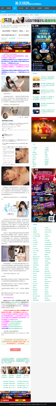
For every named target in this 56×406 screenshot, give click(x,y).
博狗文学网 (47, 256)
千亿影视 (35, 254)
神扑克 (46, 289)
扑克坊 (46, 279)
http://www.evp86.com (14, 302)
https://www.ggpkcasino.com (15, 328)
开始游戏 (36, 15)
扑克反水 (35, 279)
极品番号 (35, 285)
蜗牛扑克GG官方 (36, 296)
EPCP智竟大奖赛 (36, 236)
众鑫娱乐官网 (47, 250)
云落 (45, 404)
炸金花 (46, 156)
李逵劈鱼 (34, 152)
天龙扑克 (3, 11)
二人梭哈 (47, 147)
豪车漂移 (47, 161)
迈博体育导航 (47, 300)
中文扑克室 (35, 248)
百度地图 (37, 404)
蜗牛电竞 (46, 298)
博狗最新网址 (36, 258)
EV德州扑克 (47, 236)
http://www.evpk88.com (16, 321)
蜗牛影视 (46, 294)
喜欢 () (16, 349)
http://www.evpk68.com (15, 323)
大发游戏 (39, 8)
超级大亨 (34, 163)
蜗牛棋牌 (35, 298)
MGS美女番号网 (48, 244)
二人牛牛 (34, 149)
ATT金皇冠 (34, 147)
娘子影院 (46, 269)
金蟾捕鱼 (47, 163)
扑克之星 (35, 277)
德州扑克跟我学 (36, 271)
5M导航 (34, 228)
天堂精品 (35, 267)
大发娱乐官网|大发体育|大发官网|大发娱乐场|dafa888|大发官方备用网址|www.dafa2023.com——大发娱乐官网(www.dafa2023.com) (15, 72)
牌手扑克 (35, 287)
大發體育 (46, 265)
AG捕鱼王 (35, 232)
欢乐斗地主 (9, 25)
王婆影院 (46, 287)
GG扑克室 (35, 244)
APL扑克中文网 (48, 232)
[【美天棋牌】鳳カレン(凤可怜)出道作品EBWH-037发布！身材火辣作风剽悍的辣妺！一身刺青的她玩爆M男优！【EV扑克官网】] (26, 370)
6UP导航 (35, 230)
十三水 (33, 151)
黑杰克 (46, 164)
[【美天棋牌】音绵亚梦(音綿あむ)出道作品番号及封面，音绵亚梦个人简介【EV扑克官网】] (19, 370)
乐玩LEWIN (47, 248)
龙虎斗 (33, 166)
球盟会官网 (35, 289)
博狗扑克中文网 (36, 256)
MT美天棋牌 (12, 38)
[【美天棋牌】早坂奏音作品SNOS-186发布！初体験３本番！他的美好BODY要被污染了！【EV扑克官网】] (4, 370)
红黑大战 (47, 159)
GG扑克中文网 (48, 242)
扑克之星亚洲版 (48, 277)
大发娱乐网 (35, 263)
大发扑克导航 (36, 265)
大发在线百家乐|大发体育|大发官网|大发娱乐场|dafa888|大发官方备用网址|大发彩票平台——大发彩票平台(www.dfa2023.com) (15, 66)
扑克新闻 (35, 281)
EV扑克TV (35, 240)
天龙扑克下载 (36, 269)
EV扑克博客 (47, 240)
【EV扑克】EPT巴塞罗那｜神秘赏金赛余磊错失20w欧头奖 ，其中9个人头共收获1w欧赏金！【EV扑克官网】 (8, 360)
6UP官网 (46, 228)
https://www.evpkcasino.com (15, 326)
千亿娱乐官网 (47, 252)
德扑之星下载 (47, 273)
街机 (27, 8)
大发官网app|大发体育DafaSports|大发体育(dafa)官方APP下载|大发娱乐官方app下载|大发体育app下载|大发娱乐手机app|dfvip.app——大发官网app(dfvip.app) (15, 61)
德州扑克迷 (47, 271)
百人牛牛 (47, 157)
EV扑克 (33, 8)
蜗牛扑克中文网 (48, 296)
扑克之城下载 (47, 275)
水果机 (46, 154)
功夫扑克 (35, 252)
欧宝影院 (46, 285)
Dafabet (46, 234)
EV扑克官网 (35, 242)
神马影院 (35, 292)
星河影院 (46, 283)
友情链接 (24, 404)
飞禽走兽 (34, 164)
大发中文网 (35, 261)
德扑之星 (35, 273)
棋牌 (15, 8)
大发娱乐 (46, 261)
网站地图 (28, 404)
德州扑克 (47, 151)
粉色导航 (46, 292)
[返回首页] (1, 25)
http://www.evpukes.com (14, 325)
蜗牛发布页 (35, 294)
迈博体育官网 (36, 300)
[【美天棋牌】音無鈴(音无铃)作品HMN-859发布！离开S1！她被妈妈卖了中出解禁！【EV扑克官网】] (11, 370)
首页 (2, 8)
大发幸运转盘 (47, 263)
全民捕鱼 (8, 8)
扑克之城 (35, 275)
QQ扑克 (34, 246)
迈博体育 (46, 8)
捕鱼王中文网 (47, 281)
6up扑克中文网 (48, 230)
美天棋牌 (19, 404)
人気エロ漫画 (36, 250)
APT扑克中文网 (36, 234)
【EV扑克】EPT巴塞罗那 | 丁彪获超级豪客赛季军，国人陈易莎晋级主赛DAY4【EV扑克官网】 (22, 360)
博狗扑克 (46, 254)
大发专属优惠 (47, 258)
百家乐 (33, 159)
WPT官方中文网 (48, 246)
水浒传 (33, 156)
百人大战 (21, 8)
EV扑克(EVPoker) (9, 297)
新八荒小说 (35, 283)
